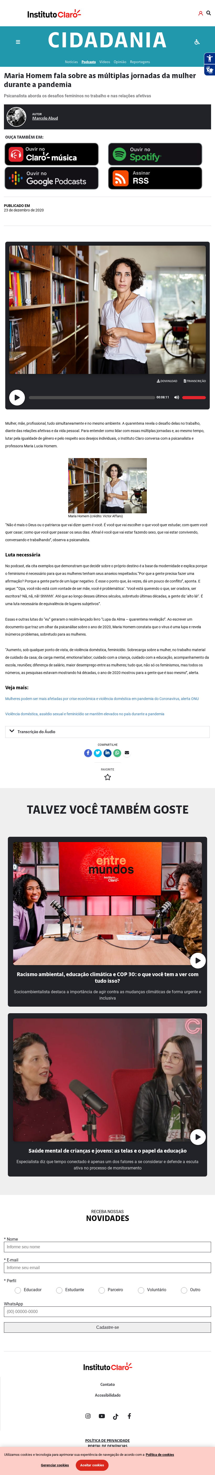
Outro (195, 1289)
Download (168, 381)
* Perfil (10, 1280)
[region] (107, 1461)
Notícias (71, 62)
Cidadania (108, 42)
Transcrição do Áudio (36, 732)
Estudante (74, 1289)
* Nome (11, 1239)
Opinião (120, 62)
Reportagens (140, 62)
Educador (32, 1289)
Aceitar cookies (92, 1465)
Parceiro (115, 1289)
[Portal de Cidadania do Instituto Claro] (107, 1375)
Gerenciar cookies (55, 1465)
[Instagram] (87, 1417)
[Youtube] (101, 1417)
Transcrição (196, 381)
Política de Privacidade (107, 1441)
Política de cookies (160, 1455)
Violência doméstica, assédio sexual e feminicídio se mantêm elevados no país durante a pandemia (84, 714)
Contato (107, 1385)
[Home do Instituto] (54, 13)
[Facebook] (129, 1417)
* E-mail (11, 1260)
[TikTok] (115, 1417)
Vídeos (104, 62)
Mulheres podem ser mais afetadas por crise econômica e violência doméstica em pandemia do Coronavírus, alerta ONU (102, 699)
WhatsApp (13, 1303)
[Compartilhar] (88, 753)
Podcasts (89, 62)
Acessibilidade (108, 1395)
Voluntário (156, 1289)
